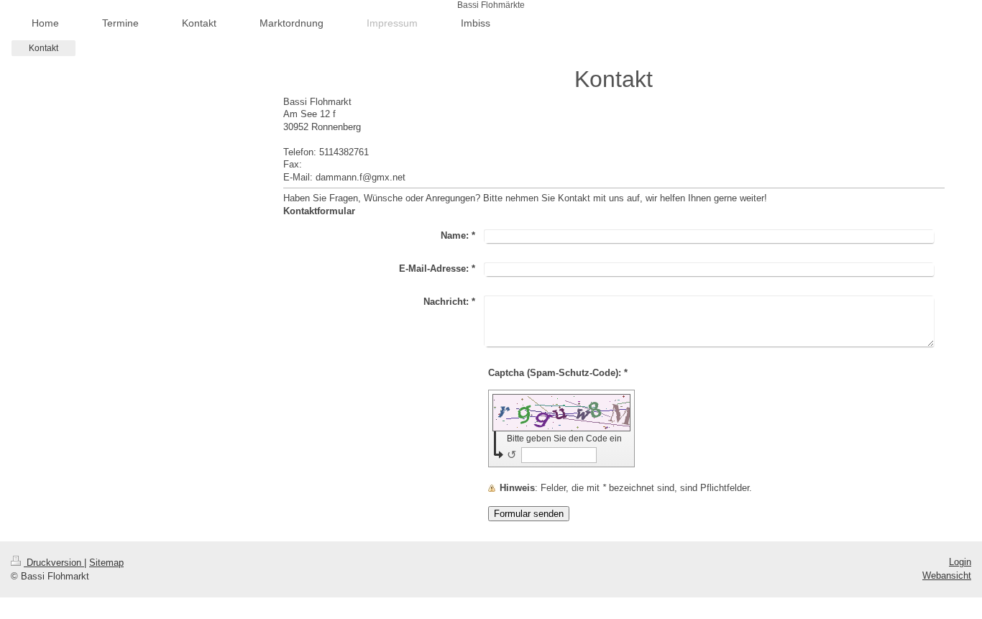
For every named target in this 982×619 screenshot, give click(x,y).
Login (960, 561)
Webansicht (946, 575)
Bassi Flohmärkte (491, 5)
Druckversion (54, 562)
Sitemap (106, 562)
